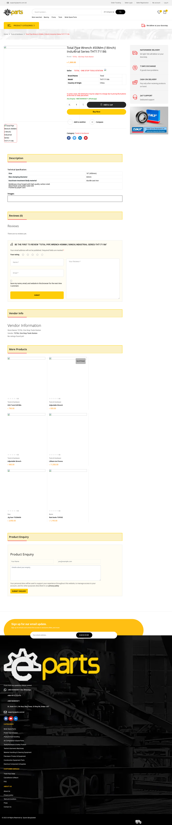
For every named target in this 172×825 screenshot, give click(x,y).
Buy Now (96, 112)
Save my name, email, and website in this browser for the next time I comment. (36, 284)
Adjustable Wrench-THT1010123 (61, 405)
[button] (165, 12)
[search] (120, 12)
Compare (99, 122)
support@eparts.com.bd (18, 3)
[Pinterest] (86, 138)
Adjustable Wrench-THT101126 (19, 461)
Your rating (14, 255)
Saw (9, 514)
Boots (51, 514)
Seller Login (129, 3)
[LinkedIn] (80, 138)
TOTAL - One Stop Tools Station (83, 57)
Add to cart (108, 105)
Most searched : (37, 17)
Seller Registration (142, 3)
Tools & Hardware (17, 34)
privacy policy (53, 586)
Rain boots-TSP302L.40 (57, 517)
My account (156, 3)
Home (6, 34)
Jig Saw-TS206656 (14, 517)
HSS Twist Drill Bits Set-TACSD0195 (20, 405)
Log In (166, 3)
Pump (54, 17)
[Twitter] (74, 138)
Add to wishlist (80, 122)
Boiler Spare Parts (71, 17)
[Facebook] (69, 138)
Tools (60, 17)
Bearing (46, 17)
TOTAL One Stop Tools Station (25, 333)
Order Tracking (116, 3)
